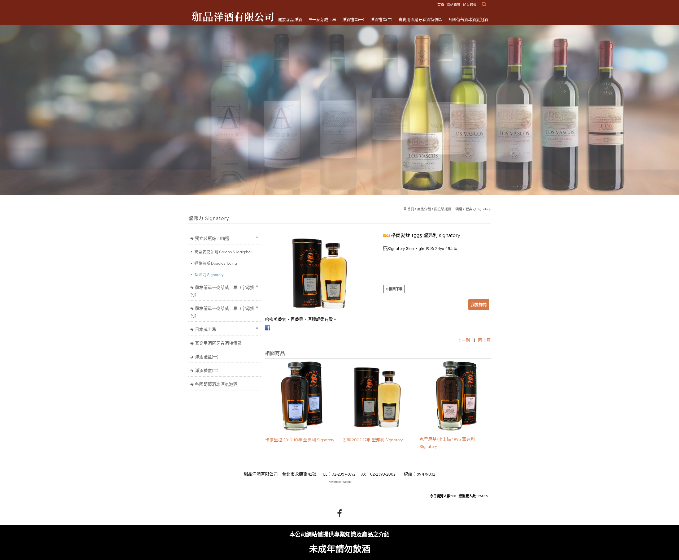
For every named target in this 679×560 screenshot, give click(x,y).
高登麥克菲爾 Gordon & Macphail (223, 251)
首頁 (410, 208)
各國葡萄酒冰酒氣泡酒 (216, 384)
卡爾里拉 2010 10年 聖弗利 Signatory (299, 439)
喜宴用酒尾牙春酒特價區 (218, 343)
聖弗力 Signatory (478, 208)
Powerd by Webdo (339, 481)
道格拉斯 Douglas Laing (215, 263)
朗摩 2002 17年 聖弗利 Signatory (372, 439)
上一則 (463, 340)
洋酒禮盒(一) (206, 356)
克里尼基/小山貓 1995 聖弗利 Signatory (447, 442)
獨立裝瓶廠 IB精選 (448, 208)
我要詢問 (479, 304)
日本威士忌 (205, 329)
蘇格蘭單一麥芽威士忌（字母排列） (222, 291)
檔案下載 (396, 288)
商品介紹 (424, 208)
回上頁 (484, 340)
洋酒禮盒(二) (206, 370)
